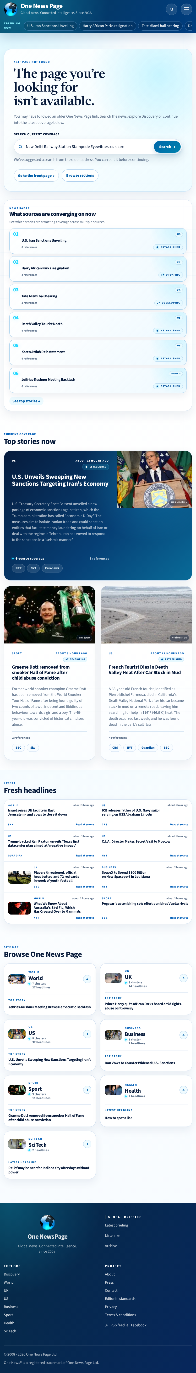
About (110, 1274)
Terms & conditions (120, 1315)
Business (135, 1034)
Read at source (85, 825)
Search (167, 146)
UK (128, 977)
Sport (35, 1089)
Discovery (12, 1274)
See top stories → (26, 401)
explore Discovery (143, 116)
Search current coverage (37, 134)
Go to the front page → (36, 175)
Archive (111, 1245)
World (35, 978)
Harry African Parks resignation (108, 25)
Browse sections (80, 175)
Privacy (111, 1306)
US (31, 1033)
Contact (111, 1290)
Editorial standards (120, 1298)
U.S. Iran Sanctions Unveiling (50, 25)
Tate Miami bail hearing (160, 25)
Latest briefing (116, 1225)
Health (133, 1091)
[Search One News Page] (171, 9)
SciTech (37, 1145)
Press (109, 1282)
